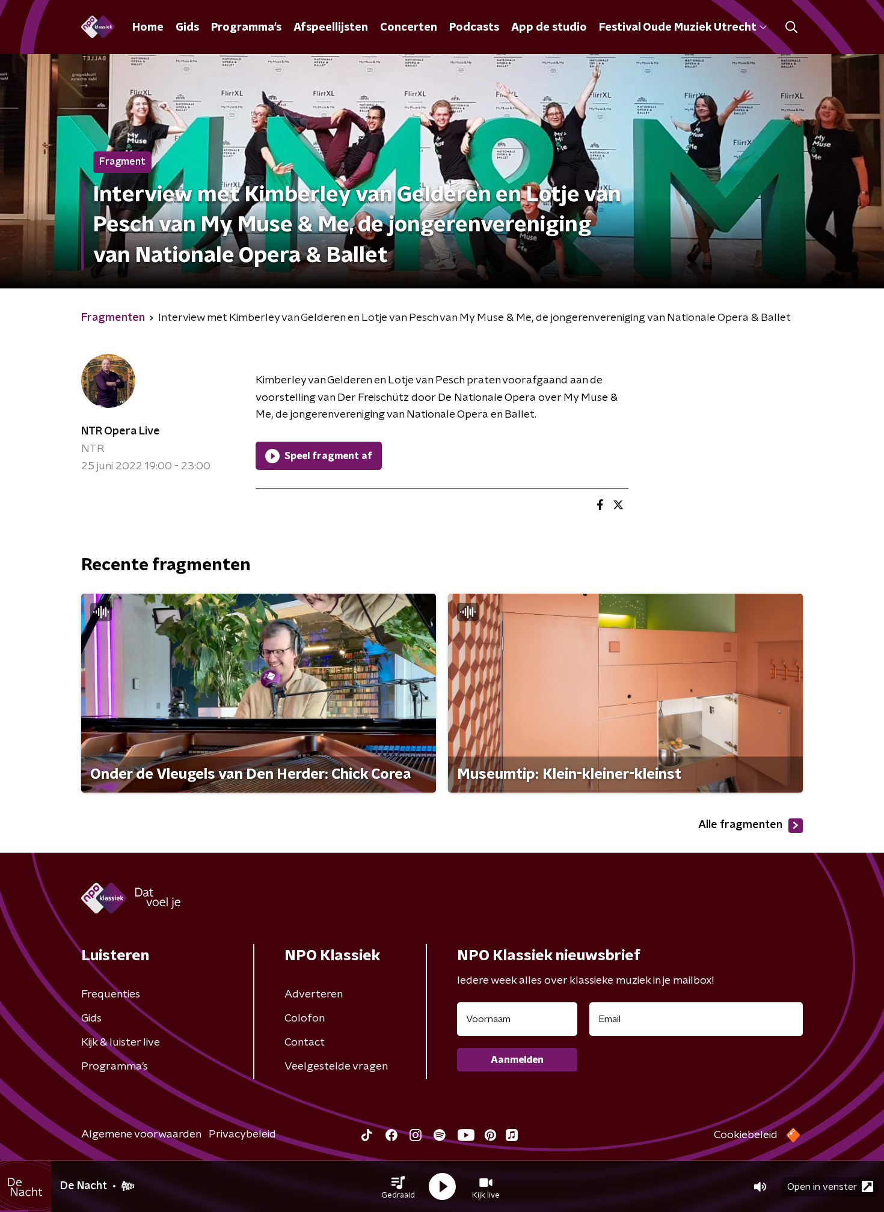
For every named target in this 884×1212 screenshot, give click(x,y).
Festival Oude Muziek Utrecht (677, 27)
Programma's (246, 27)
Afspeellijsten (330, 27)
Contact (304, 1042)
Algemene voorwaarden (141, 1134)
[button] (398, 1187)
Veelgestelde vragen (336, 1066)
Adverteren (313, 994)
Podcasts (474, 27)
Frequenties (110, 994)
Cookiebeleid (746, 1135)
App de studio (549, 27)
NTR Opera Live (120, 431)
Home (148, 27)
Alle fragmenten (740, 825)
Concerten (408, 27)
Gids (187, 27)
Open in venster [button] (822, 1187)
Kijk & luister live (120, 1042)
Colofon (304, 1018)
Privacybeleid (242, 1134)
